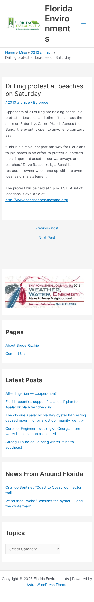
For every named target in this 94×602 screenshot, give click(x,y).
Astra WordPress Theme (47, 585)
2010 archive (19, 102)
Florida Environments (58, 23)
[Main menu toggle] (83, 23)
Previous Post (46, 228)
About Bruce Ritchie (22, 345)
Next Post (47, 238)
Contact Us (15, 353)
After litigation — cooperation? (31, 393)
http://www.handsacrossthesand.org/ (36, 200)
